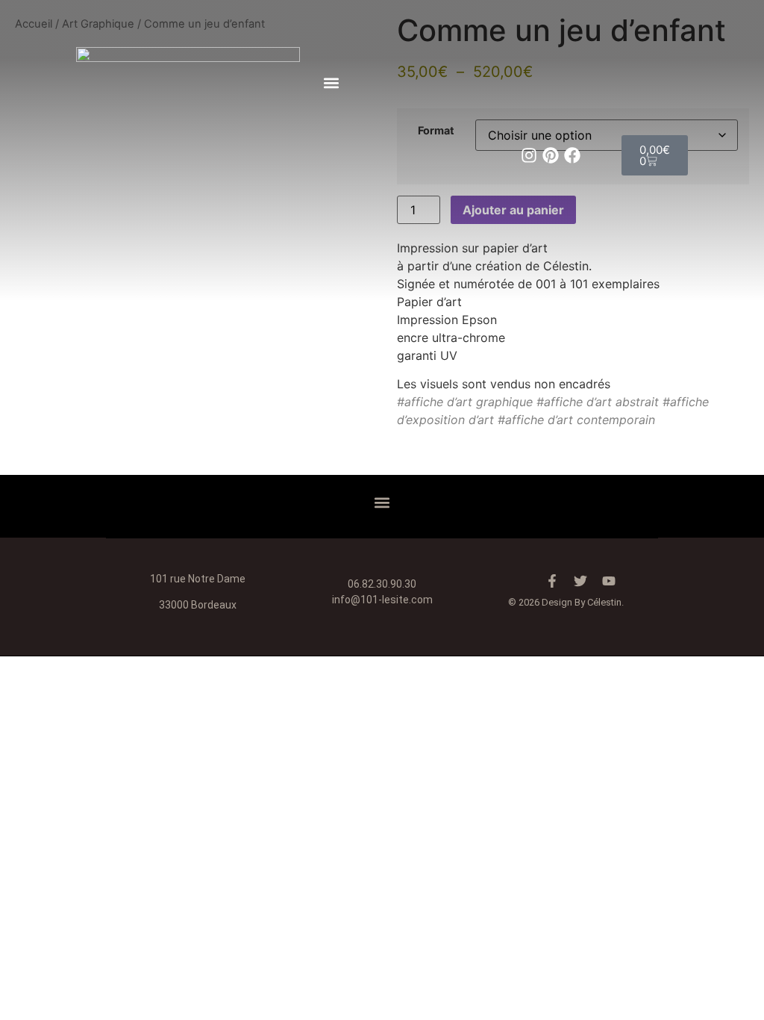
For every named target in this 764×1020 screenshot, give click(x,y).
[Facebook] (572, 155)
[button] (330, 82)
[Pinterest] (550, 155)
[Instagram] (529, 155)
